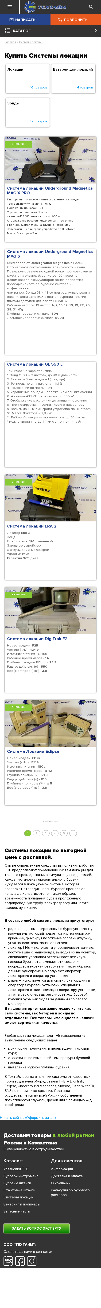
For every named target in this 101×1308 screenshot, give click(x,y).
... (73, 833)
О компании (60, 1183)
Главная (10, 42)
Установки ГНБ (16, 1169)
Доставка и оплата (67, 1176)
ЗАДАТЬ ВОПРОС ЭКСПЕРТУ (36, 1228)
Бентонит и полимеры (22, 1204)
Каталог (22, 31)
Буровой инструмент (21, 1176)
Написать (25, 20)
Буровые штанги (17, 1183)
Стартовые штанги (19, 1190)
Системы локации (31, 42)
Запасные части (17, 1211)
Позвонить (76, 20)
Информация (62, 1169)
